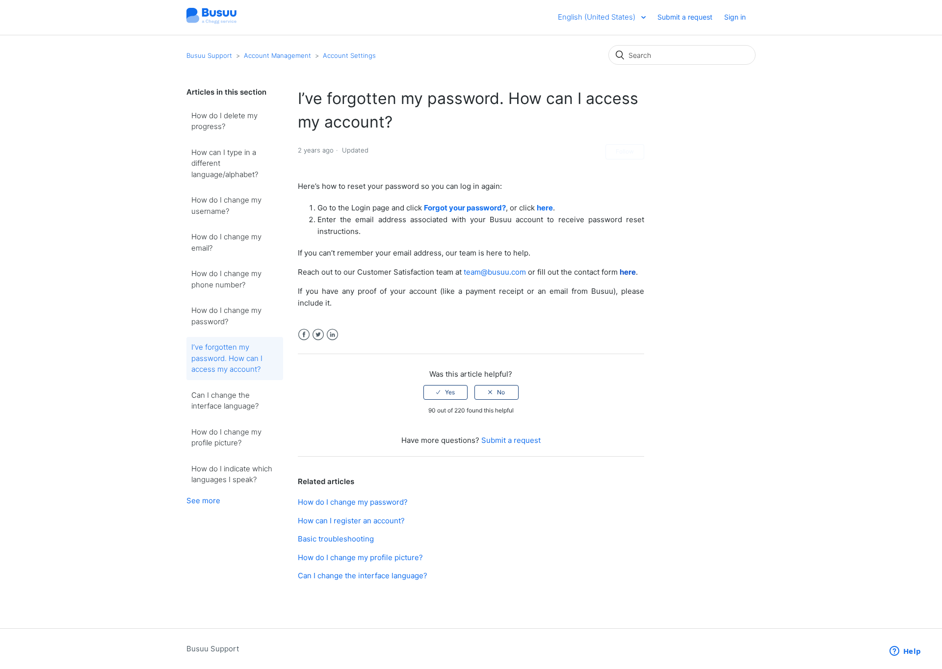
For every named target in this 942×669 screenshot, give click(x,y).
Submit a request (684, 17)
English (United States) (597, 17)
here (545, 207)
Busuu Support (209, 55)
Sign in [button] (735, 17)
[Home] (211, 22)
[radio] (445, 392)
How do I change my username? (226, 205)
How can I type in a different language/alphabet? (224, 163)
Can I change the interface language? (225, 400)
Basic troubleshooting (336, 538)
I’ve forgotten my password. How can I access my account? (226, 358)
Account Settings (349, 55)
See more (203, 500)
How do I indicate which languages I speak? (231, 474)
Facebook (304, 335)
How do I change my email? (226, 242)
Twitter (318, 335)
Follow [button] (625, 151)
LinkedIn (332, 335)
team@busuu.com (495, 272)
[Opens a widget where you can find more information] (905, 652)
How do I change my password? (226, 316)
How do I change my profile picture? (226, 437)
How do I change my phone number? (226, 279)
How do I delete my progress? (224, 121)
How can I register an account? (351, 520)
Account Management (277, 55)
